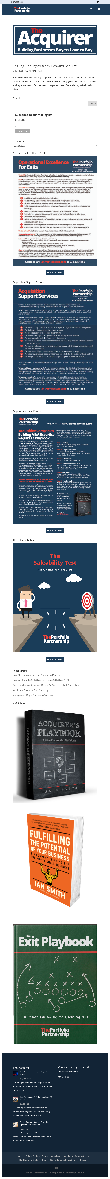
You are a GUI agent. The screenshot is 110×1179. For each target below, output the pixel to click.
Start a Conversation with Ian (63, 1160)
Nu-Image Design (75, 1172)
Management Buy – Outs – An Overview (33, 695)
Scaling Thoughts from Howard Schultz (45, 66)
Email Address (22, 120)
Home (19, 1156)
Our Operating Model (28, 1160)
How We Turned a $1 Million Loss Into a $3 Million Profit (41, 680)
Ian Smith (19, 71)
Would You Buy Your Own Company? (31, 690)
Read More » (19, 1090)
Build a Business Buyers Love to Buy (43, 1156)
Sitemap (84, 1160)
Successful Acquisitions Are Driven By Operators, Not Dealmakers (46, 685)
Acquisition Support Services (76, 1156)
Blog (44, 1160)
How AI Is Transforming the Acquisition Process (37, 675)
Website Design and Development (44, 1172)
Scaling (41, 71)
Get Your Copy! (55, 272)
